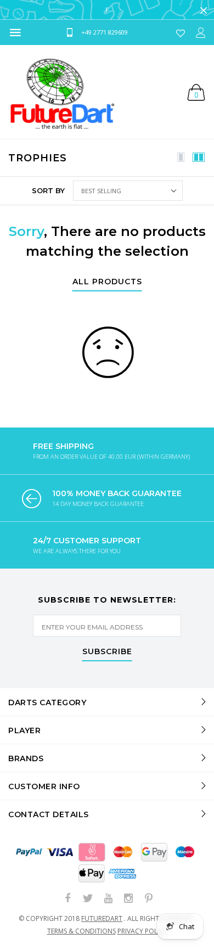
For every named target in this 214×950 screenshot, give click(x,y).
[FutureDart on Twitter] (87, 898)
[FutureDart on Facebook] (67, 898)
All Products (107, 282)
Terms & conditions (81, 931)
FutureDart (101, 918)
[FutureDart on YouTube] (108, 898)
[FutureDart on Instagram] (128, 898)
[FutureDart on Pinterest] (148, 898)
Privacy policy (142, 931)
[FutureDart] (61, 91)
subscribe (107, 652)
